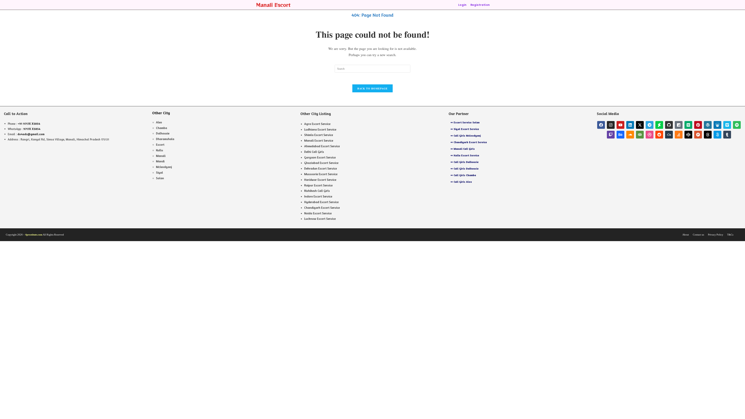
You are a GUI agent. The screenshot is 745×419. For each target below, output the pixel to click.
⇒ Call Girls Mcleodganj (465, 135)
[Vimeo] (727, 125)
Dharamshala (165, 139)
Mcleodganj (164, 167)
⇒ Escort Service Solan (465, 122)
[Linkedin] (630, 125)
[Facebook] (601, 125)
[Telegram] (649, 125)
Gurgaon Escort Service (320, 157)
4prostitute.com (33, 234)
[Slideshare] (717, 125)
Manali (160, 156)
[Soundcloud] (630, 135)
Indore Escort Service (318, 196)
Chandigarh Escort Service (322, 208)
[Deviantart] (659, 125)
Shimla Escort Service (318, 135)
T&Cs (730, 234)
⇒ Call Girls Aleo (461, 181)
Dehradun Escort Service (320, 168)
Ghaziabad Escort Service (321, 163)
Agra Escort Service (317, 124)
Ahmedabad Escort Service (322, 146)
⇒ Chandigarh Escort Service (468, 142)
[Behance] (620, 135)
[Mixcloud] (669, 135)
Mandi (160, 161)
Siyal (159, 172)
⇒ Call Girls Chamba (463, 175)
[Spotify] (737, 125)
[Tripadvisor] (640, 135)
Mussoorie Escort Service (320, 174)
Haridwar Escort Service (320, 180)
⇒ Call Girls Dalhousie (464, 162)
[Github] (669, 125)
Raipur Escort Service (318, 185)
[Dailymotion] (679, 125)
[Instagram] (611, 125)
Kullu (159, 150)
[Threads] (708, 135)
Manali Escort (273, 4)
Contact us (698, 234)
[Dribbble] (649, 135)
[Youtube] (620, 125)
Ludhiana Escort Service (320, 129)
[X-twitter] (640, 125)
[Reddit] (659, 135)
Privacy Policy (715, 234)
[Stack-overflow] (679, 135)
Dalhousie (162, 133)
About (685, 234)
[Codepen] (688, 135)
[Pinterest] (698, 125)
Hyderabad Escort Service (321, 202)
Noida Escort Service (318, 213)
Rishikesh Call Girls (317, 191)
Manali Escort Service (318, 140)
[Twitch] (611, 135)
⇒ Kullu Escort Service (464, 155)
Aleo (159, 122)
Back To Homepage (372, 88)
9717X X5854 (31, 129)
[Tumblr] (727, 135)
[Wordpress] (708, 125)
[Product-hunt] (698, 135)
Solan (160, 178)
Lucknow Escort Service (320, 219)
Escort (160, 144)
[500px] (717, 135)
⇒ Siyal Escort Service (464, 129)
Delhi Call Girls (314, 152)
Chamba (161, 128)
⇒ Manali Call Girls (462, 148)
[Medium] (688, 125)
